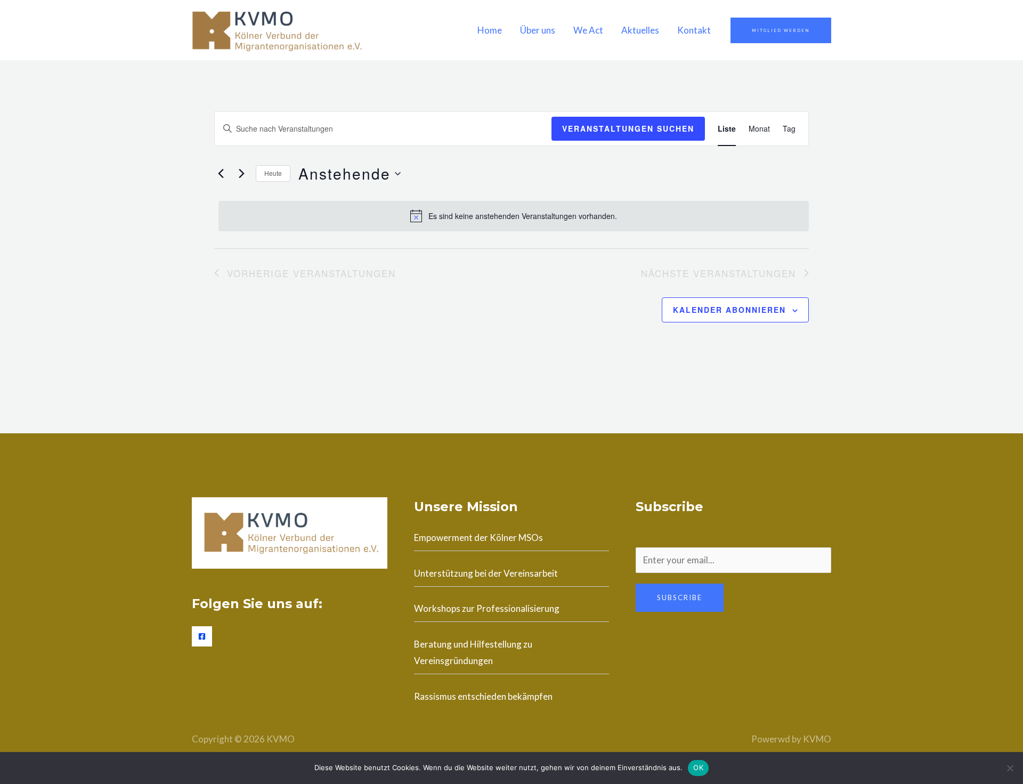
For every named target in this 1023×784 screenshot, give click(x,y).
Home (489, 30)
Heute (273, 172)
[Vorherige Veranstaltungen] (220, 173)
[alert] (513, 216)
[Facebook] (202, 636)
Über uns (537, 30)
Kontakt (694, 30)
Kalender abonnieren (729, 309)
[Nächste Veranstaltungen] (241, 173)
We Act (588, 30)
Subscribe (679, 597)
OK (698, 767)
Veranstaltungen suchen (628, 128)
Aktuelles (640, 30)
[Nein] (1009, 768)
